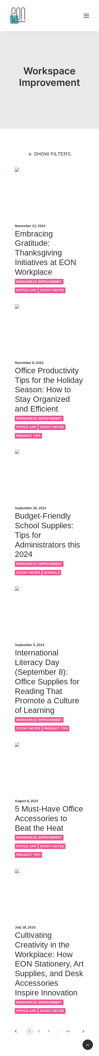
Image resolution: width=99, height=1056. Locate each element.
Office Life (26, 290)
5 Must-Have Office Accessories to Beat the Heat (49, 818)
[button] (86, 15)
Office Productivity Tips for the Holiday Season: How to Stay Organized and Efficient (49, 389)
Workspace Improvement (39, 281)
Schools (52, 572)
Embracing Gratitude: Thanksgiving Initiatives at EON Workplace (45, 252)
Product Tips (28, 435)
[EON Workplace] (17, 15)
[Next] (81, 1033)
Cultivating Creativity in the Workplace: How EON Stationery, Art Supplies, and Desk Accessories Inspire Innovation (49, 964)
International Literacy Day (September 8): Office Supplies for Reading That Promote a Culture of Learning (47, 681)
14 (68, 1030)
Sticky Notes (52, 290)
